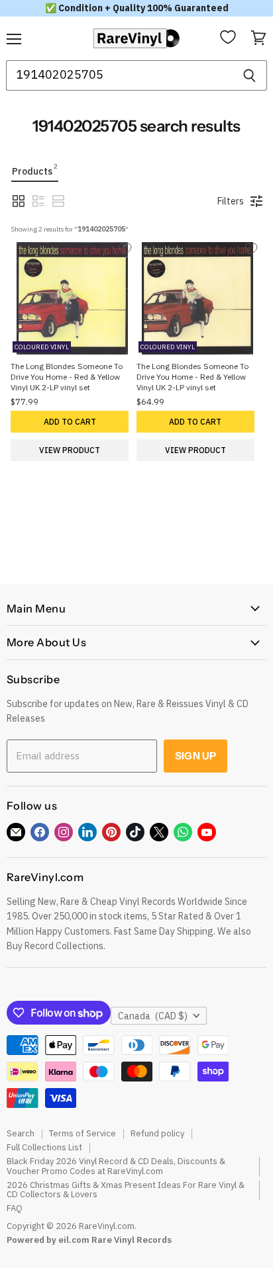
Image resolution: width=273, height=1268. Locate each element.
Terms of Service (82, 1133)
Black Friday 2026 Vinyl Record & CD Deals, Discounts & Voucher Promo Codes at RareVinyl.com (116, 1166)
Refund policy (157, 1133)
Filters (230, 201)
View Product (69, 450)
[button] (19, 201)
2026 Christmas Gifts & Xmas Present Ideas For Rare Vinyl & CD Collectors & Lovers (126, 1190)
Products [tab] (35, 169)
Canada (153, 1016)
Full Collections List (44, 1147)
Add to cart (70, 422)
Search (20, 1133)
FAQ (15, 1208)
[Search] (249, 75)
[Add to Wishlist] (126, 249)
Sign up (195, 755)
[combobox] (119, 75)
